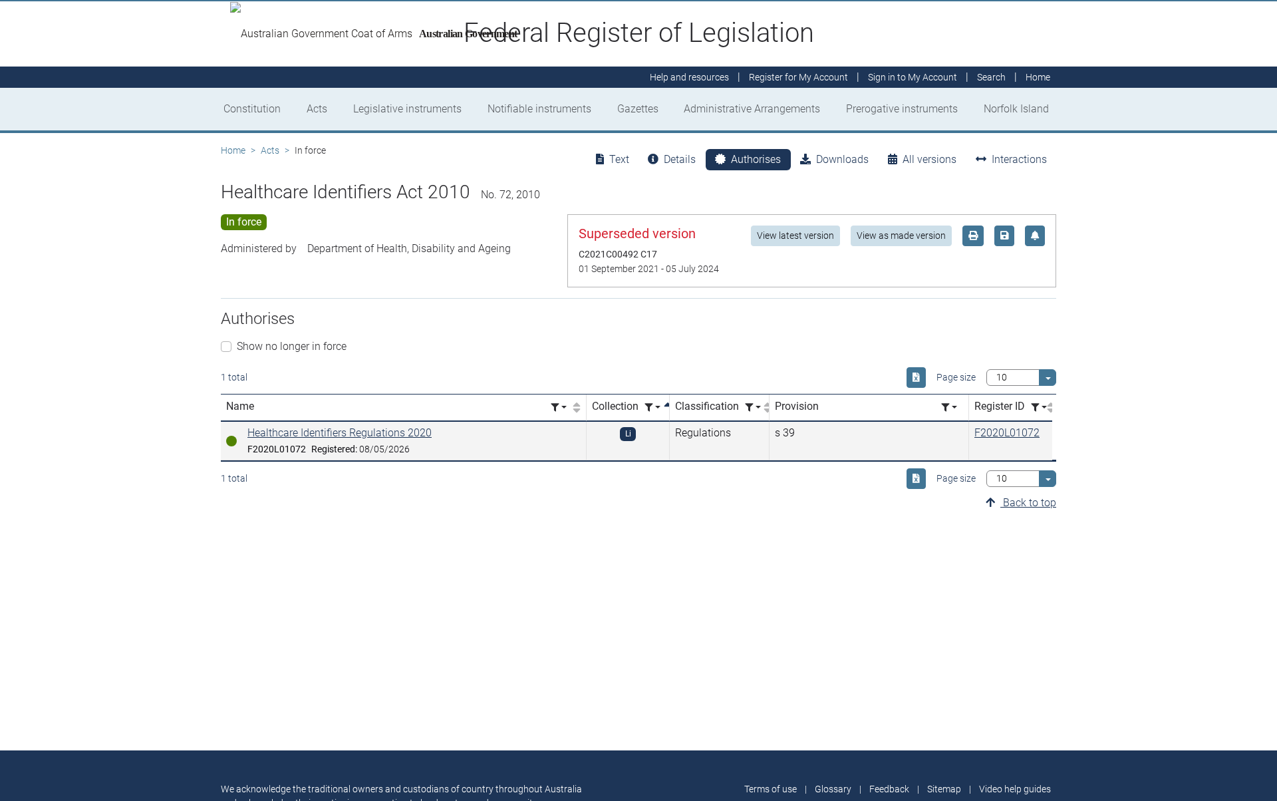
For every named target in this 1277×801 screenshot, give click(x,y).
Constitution (252, 108)
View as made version (901, 235)
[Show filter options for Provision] (949, 407)
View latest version (795, 235)
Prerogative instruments (902, 108)
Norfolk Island (1016, 108)
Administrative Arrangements (752, 108)
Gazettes (637, 108)
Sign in (912, 77)
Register (798, 77)
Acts (317, 108)
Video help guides (1015, 789)
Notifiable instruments (539, 108)
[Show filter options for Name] (559, 407)
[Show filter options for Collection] (652, 407)
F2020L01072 (1007, 432)
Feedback (889, 789)
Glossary (833, 789)
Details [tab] (680, 159)
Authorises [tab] (756, 159)
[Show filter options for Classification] (753, 407)
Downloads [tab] (842, 159)
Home (233, 150)
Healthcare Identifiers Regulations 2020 (339, 432)
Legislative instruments (407, 108)
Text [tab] (619, 159)
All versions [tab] (929, 159)
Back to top (1028, 502)
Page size (956, 377)
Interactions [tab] (1019, 159)
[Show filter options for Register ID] (1039, 407)
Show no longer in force (292, 346)
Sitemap (944, 789)
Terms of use (770, 789)
